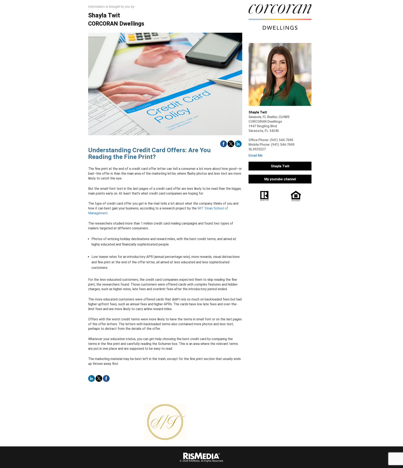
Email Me (255, 155)
